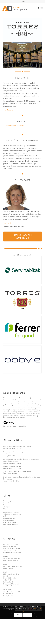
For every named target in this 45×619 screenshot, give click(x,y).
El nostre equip (8, 501)
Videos (5, 505)
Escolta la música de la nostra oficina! (14, 426)
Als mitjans (6, 507)
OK (18, 615)
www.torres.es (8, 110)
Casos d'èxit (7, 503)
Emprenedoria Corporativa (15, 125)
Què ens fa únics (8, 521)
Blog (4, 509)
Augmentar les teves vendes (12, 515)
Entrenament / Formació (10, 525)
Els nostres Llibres (9, 519)
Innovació (6, 517)
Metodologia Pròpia (9, 523)
